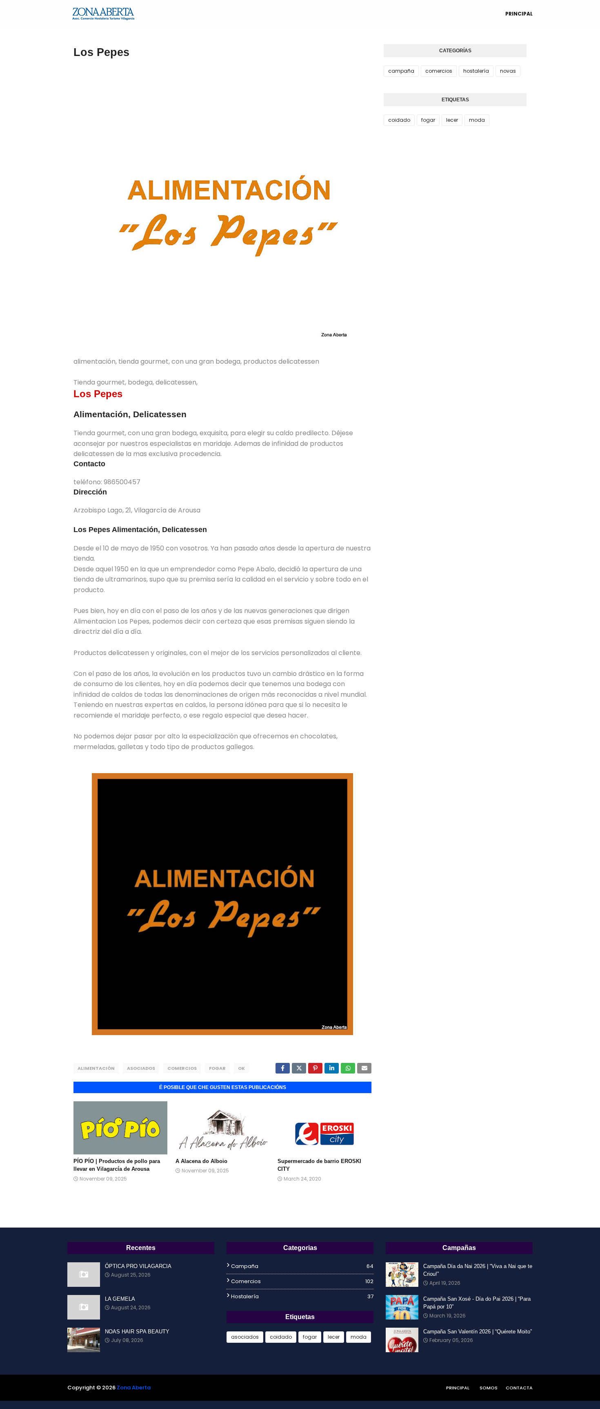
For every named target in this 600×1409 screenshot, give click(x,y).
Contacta (519, 1387)
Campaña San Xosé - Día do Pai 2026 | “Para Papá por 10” (477, 1303)
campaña (401, 70)
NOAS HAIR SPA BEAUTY (137, 1331)
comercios (182, 1068)
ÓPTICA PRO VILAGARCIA (138, 1266)
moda (477, 119)
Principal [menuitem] (519, 13)
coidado (399, 119)
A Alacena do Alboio (201, 1161)
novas (508, 70)
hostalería (476, 70)
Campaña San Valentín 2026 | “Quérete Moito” (477, 1331)
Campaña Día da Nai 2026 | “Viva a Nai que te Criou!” (477, 1270)
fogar (217, 1068)
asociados (141, 1068)
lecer (452, 119)
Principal (457, 1387)
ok (241, 1068)
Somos (489, 1387)
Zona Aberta (134, 1387)
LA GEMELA (120, 1299)
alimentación (96, 1068)
